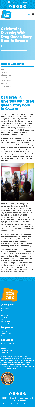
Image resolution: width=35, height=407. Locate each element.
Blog (2, 46)
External (4, 72)
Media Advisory (7, 78)
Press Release (6, 81)
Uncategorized (6, 86)
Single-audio (5, 83)
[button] (28, 14)
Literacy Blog (6, 75)
